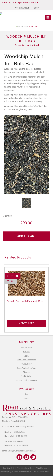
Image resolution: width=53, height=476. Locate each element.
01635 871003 (19, 432)
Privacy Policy (26, 364)
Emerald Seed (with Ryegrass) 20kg (25, 301)
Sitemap (26, 372)
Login (36, 8)
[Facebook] (19, 457)
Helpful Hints (26, 347)
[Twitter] (26, 457)
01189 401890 (21, 436)
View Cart (33, 27)
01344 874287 (22, 445)
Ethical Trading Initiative (26, 380)
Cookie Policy (26, 376)
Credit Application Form (26, 368)
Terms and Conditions (26, 360)
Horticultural (32, 45)
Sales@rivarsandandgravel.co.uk (22, 450)
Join (26, 394)
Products (19, 45)
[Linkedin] (33, 457)
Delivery (26, 351)
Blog (27, 356)
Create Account (22, 8)
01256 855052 (17, 441)
